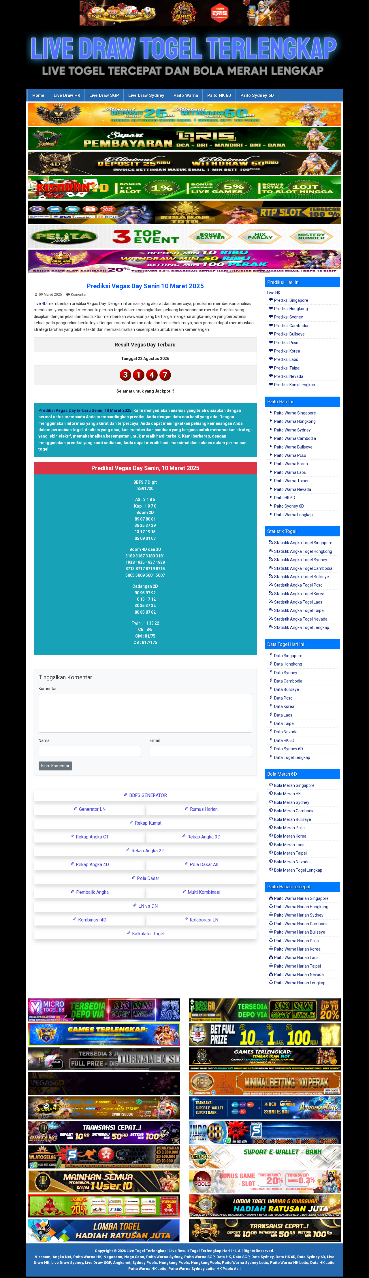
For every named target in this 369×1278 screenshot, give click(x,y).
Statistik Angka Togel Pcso (298, 585)
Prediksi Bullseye (289, 334)
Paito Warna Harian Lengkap (299, 983)
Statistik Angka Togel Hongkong (302, 551)
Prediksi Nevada (288, 376)
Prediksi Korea (286, 351)
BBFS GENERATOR (147, 795)
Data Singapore (287, 655)
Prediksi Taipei (286, 368)
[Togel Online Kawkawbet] (104, 1059)
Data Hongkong (287, 664)
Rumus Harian (203, 809)
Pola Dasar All (203, 864)
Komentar (78, 295)
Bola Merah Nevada (291, 861)
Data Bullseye (286, 689)
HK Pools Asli (228, 1268)
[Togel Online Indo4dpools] (104, 1230)
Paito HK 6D (219, 95)
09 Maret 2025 (50, 295)
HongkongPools (205, 1262)
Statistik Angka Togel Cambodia (302, 568)
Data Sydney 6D (288, 749)
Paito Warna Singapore (294, 413)
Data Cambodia (287, 681)
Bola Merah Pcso (289, 827)
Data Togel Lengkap (291, 757)
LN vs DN (147, 906)
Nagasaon (112, 1257)
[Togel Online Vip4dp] (265, 1059)
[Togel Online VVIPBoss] (184, 114)
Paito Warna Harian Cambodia (301, 923)
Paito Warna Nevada (292, 489)
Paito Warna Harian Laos (296, 957)
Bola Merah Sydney (291, 802)
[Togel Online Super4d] (184, 163)
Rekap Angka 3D (203, 837)
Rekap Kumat (147, 823)
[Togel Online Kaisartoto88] (104, 1206)
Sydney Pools (144, 1262)
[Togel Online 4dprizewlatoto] (104, 1181)
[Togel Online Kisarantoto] (184, 212)
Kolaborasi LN (203, 920)
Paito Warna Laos (289, 472)
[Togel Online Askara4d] (104, 1108)
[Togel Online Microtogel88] (104, 1010)
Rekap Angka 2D (147, 850)
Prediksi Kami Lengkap (294, 384)
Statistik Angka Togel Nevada (300, 619)
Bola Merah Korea (289, 836)
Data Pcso (283, 698)
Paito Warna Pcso (289, 455)
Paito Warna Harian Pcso (296, 940)
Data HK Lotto (322, 1262)
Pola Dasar (147, 878)
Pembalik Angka (92, 892)
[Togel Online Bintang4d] (104, 1132)
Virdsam (42, 1257)
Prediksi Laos (285, 359)
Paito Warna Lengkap (293, 514)
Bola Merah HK (287, 793)
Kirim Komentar (55, 766)
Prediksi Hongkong (290, 308)
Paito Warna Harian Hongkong (300, 906)
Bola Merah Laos (288, 844)
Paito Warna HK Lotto (289, 1262)
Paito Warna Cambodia (294, 438)
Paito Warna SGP (199, 1257)
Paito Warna (186, 95)
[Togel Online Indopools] (265, 1181)
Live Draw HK (67, 95)
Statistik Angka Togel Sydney (300, 559)
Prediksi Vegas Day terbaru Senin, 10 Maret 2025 (84, 410)
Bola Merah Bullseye (292, 819)
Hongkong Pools (174, 1262)
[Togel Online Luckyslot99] (265, 1034)
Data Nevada (285, 732)
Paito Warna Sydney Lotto (245, 1262)
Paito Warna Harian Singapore (301, 898)
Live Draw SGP (104, 95)
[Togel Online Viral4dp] (184, 261)
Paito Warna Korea (290, 463)
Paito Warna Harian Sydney (298, 915)
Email (155, 740)
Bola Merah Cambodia (294, 810)
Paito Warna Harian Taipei (297, 966)
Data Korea (283, 706)
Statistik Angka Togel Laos (297, 602)
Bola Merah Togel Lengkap (297, 870)
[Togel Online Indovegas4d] (265, 1230)
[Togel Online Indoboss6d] (265, 1010)
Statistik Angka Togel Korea (298, 593)
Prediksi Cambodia (290, 325)
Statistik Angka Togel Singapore (302, 542)
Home (38, 95)
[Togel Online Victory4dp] (104, 1034)
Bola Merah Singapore (294, 785)
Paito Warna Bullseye (292, 447)
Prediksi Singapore (290, 300)
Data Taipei (284, 723)
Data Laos (282, 715)
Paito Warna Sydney (292, 430)
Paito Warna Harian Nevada (298, 974)
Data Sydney (285, 672)
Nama (44, 740)
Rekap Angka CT (92, 837)
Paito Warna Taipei (290, 480)
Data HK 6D (283, 740)
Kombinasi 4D (91, 920)
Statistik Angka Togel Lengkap (301, 627)
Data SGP (241, 1257)
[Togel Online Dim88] (184, 139)
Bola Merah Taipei (290, 853)
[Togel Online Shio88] (265, 1206)
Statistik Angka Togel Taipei (299, 610)
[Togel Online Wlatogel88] (104, 1157)
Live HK (273, 293)
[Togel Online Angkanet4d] (265, 1157)
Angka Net (61, 1257)
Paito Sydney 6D (257, 95)
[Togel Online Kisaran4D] (184, 188)
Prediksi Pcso (285, 342)
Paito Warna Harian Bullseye (299, 932)
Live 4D (40, 303)
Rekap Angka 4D (92, 864)
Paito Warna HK (87, 1257)
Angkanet (121, 1262)
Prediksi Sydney (288, 317)
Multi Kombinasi (203, 892)
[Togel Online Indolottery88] (265, 1132)
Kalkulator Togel (147, 933)
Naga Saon (134, 1257)
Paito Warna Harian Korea (297, 949)
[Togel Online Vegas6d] (104, 1083)
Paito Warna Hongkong (294, 421)
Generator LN (92, 809)
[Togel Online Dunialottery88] (265, 1083)
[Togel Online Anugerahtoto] (265, 1108)
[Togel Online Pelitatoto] (184, 237)
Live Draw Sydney (146, 95)
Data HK (223, 1257)
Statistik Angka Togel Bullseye (301, 576)
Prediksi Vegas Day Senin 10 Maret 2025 (145, 286)
